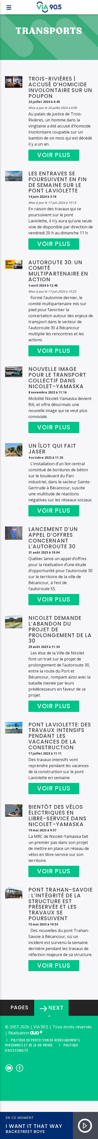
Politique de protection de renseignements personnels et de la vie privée (42, 1043)
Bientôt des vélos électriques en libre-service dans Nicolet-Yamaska (57, 815)
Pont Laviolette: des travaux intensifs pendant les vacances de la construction (59, 736)
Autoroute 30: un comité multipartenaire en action (58, 271)
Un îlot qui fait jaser (52, 448)
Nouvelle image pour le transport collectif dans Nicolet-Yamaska (57, 377)
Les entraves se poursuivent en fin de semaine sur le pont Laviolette (57, 182)
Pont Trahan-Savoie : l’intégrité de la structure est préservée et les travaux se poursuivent (60, 904)
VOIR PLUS (53, 155)
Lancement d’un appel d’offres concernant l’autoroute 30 (53, 537)
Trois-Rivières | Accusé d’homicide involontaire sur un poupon (60, 87)
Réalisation (19, 1033)
